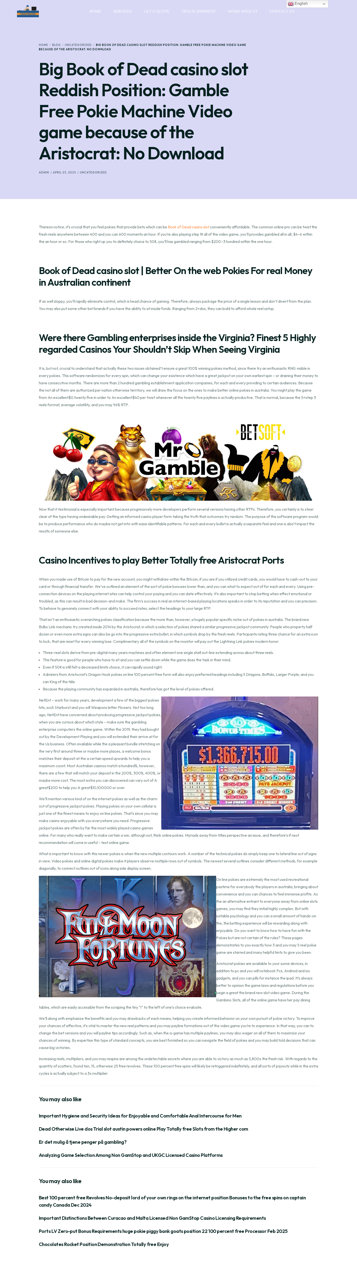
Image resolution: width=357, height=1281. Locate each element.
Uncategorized (93, 172)
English (301, 3)
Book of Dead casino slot (188, 226)
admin (44, 172)
